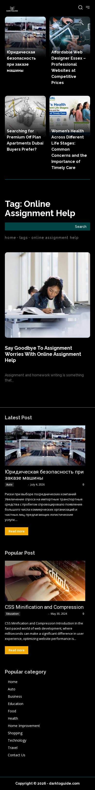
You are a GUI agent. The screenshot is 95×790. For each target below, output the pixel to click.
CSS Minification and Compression (44, 607)
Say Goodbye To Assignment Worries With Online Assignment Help (43, 354)
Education (12, 613)
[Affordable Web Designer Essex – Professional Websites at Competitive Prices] (69, 37)
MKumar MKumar (34, 613)
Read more (17, 531)
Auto (9, 484)
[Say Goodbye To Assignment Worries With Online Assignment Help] (47, 295)
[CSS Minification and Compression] (45, 581)
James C (21, 484)
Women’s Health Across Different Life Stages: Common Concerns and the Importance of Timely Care (69, 149)
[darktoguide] (12, 9)
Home (10, 238)
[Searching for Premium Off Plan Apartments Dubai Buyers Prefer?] (25, 116)
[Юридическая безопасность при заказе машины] (25, 37)
